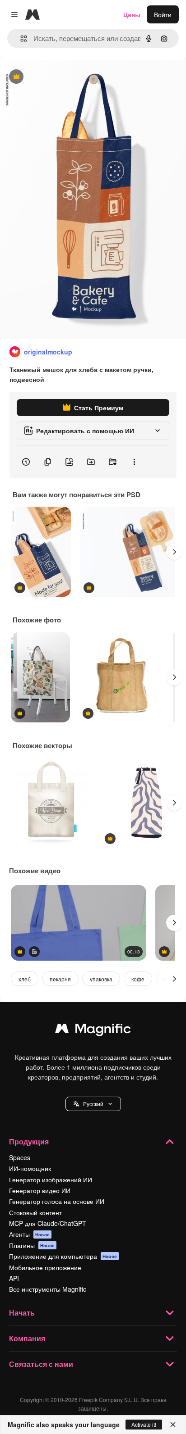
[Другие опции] (134, 462)
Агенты (29, 1234)
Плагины (32, 1245)
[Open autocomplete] (20, 38)
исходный (60, 77)
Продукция (29, 1141)
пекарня (60, 979)
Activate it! (143, 1424)
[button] (93, 1104)
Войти (163, 14)
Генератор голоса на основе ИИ (56, 1201)
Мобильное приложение (45, 1267)
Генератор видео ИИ (39, 1190)
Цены (131, 14)
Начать (22, 1312)
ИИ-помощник (30, 1168)
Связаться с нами (41, 1364)
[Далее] (174, 552)
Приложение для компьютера (63, 1256)
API (14, 1278)
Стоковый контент (35, 1212)
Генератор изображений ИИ (50, 1179)
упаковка (101, 979)
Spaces (19, 1157)
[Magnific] (93, 1030)
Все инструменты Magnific (47, 1288)
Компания (27, 1338)
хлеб (25, 979)
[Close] (172, 1424)
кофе (137, 979)
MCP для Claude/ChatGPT (47, 1223)
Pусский (93, 1103)
